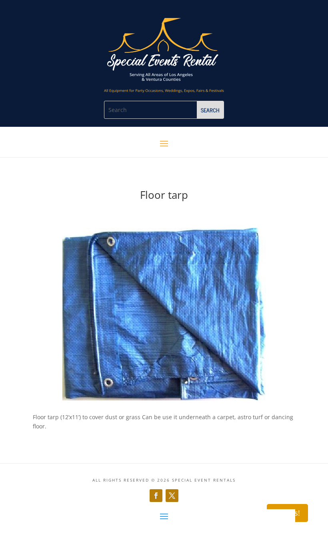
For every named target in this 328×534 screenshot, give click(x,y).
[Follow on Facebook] (156, 495)
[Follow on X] (172, 495)
